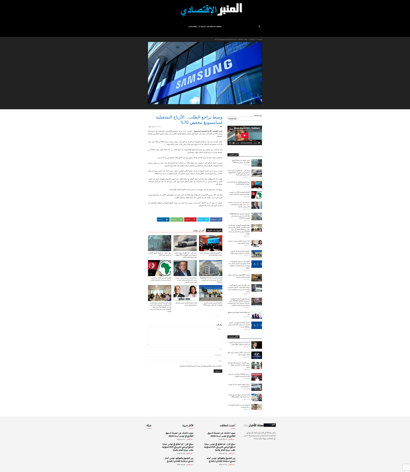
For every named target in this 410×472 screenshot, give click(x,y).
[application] (244, 135)
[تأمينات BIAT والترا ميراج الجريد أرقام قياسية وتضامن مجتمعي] (256, 277)
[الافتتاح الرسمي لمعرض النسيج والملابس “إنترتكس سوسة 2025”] (210, 293)
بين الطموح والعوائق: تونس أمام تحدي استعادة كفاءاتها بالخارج (179, 460)
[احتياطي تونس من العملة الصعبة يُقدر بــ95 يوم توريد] (256, 407)
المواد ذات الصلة (214, 230)
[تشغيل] (259, 143)
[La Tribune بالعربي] (205, 12)
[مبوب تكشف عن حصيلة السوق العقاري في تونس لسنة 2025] (159, 243)
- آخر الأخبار (252, 39)
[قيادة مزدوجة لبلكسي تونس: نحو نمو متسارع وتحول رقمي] (185, 293)
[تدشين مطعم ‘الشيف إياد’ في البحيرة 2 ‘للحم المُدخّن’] (256, 387)
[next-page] (216, 315)
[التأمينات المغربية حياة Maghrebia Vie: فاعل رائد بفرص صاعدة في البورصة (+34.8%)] (210, 268)
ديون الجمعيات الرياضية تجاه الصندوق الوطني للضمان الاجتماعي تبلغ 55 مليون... (239, 365)
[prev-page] (220, 315)
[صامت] (234, 143)
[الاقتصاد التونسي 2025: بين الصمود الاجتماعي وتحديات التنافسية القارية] (159, 268)
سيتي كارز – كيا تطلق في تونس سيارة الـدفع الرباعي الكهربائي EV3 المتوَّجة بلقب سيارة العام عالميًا (186, 255)
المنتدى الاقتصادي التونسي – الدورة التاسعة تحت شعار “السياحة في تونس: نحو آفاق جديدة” (239, 325)
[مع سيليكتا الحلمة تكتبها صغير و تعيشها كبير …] (256, 315)
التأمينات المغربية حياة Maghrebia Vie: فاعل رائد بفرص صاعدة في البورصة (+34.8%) (211, 280)
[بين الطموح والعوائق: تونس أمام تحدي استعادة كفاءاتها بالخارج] (210, 243)
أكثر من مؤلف (199, 230)
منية (150, 126)
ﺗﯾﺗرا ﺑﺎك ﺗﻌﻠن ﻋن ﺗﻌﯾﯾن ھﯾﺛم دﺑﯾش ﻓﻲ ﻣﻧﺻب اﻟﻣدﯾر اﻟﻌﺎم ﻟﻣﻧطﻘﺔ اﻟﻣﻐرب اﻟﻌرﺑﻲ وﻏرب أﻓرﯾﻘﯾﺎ (186, 280)
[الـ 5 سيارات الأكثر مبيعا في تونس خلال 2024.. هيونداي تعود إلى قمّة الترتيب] (256, 355)
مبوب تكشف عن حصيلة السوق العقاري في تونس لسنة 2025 (179, 434)
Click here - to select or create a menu (205, 27)
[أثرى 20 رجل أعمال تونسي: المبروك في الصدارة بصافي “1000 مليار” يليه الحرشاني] (256, 345)
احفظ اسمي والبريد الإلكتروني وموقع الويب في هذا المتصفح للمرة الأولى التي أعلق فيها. (200, 366)
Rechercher (258, 116)
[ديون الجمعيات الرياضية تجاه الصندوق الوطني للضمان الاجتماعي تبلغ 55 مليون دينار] (256, 365)
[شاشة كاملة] (230, 143)
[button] (259, 27)
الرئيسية (260, 39)
